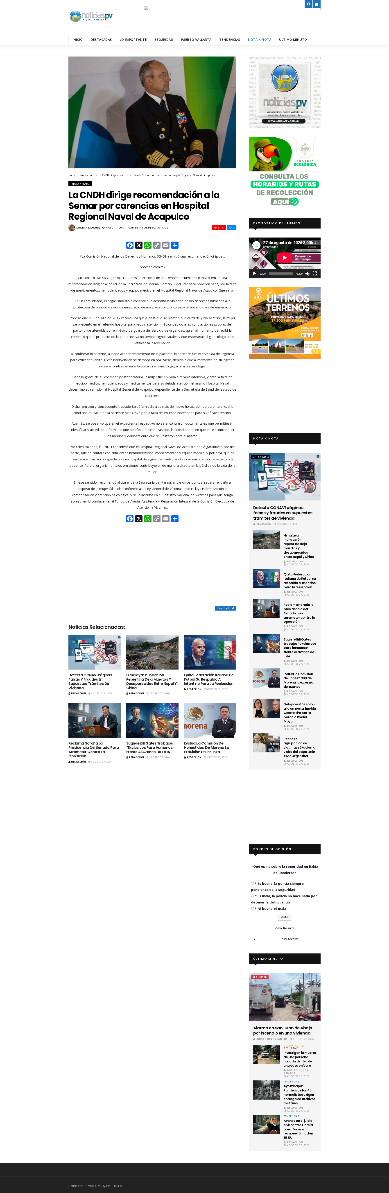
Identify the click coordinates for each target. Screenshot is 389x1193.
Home (72, 175)
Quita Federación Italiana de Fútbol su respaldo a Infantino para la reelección (209, 679)
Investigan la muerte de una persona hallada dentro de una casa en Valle (300, 1059)
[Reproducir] (254, 273)
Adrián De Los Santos (271, 1039)
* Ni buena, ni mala (270, 908)
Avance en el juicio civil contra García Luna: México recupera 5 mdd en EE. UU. (298, 1129)
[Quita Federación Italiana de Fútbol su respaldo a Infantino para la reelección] (210, 652)
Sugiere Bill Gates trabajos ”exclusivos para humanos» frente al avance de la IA (150, 747)
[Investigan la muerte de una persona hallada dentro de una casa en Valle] (266, 1054)
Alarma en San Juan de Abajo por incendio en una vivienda (282, 1030)
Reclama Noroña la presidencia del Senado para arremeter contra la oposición (93, 750)
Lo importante (133, 39)
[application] (285, 258)
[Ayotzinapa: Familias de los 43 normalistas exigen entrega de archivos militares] (266, 1090)
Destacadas (101, 39)
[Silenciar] (307, 273)
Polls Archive (289, 939)
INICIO (77, 39)
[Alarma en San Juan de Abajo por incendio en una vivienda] (285, 997)
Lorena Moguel (88, 227)
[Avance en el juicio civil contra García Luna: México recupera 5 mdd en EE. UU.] (266, 1124)
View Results (285, 928)
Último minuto (293, 39)
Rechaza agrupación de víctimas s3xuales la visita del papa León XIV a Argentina (299, 747)
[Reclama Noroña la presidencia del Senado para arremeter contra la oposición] (94, 720)
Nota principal (294, 1046)
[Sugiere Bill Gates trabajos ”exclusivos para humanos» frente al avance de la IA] (152, 720)
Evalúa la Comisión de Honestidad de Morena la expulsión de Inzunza (206, 747)
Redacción (78, 693)
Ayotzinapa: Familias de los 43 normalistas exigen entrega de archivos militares (299, 1094)
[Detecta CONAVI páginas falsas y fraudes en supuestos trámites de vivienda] (94, 652)
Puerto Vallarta (196, 39)
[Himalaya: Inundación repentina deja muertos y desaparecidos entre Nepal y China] (152, 652)
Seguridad (164, 39)
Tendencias (229, 39)
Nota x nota (259, 39)
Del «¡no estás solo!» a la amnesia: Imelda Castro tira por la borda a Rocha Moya (300, 713)
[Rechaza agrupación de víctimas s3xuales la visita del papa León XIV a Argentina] (266, 742)
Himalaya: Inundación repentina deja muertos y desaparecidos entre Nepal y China (151, 681)
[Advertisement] (152, 564)
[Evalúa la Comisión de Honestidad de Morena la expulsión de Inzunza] (210, 720)
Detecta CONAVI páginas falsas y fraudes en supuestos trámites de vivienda (90, 681)
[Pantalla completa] (314, 273)
